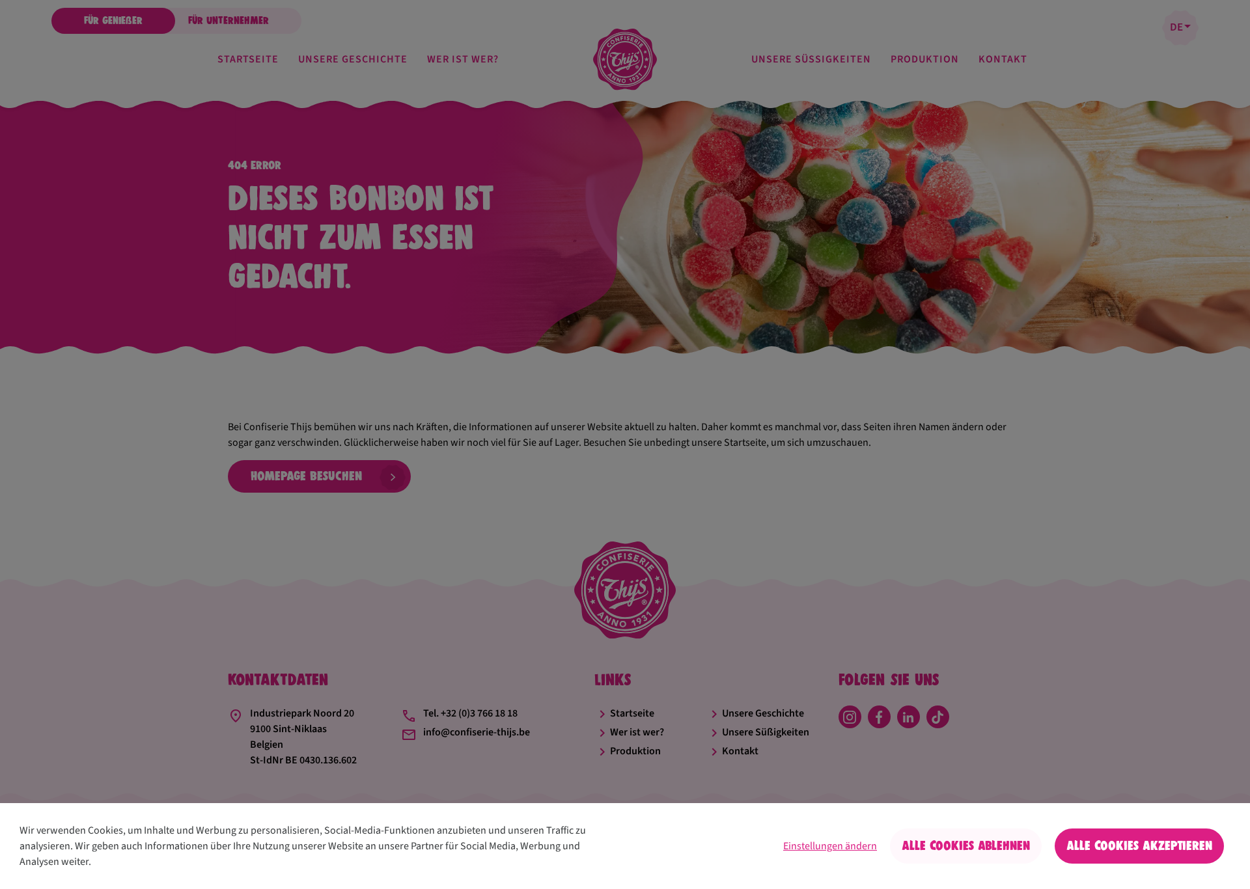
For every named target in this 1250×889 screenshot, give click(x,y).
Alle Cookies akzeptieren (1139, 846)
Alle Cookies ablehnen (966, 846)
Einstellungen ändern (830, 846)
